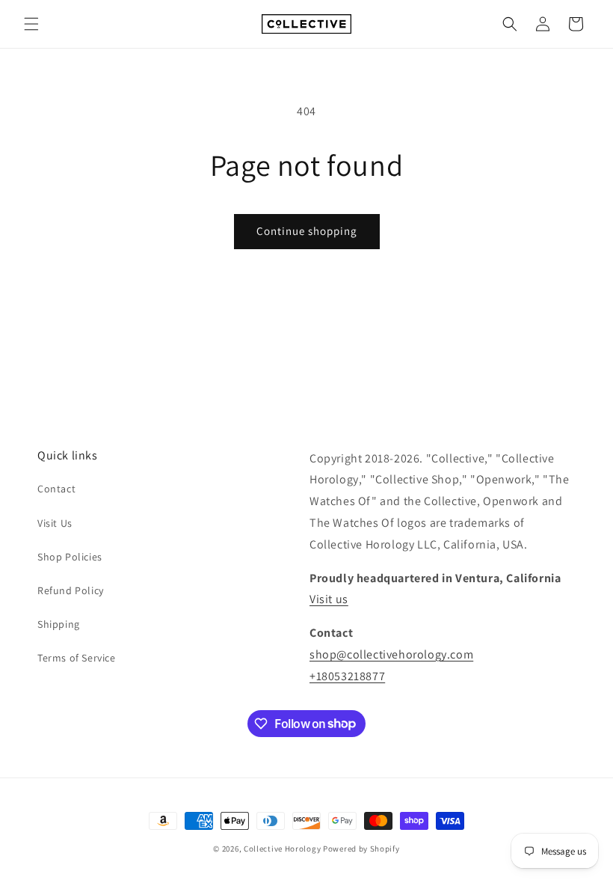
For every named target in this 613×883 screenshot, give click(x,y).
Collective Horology (282, 848)
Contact (56, 488)
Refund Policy (70, 590)
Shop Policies (69, 556)
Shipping (58, 624)
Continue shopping (306, 231)
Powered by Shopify (361, 848)
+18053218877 (347, 676)
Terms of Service (76, 657)
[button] (31, 23)
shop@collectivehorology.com (391, 654)
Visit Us (55, 523)
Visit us (328, 599)
